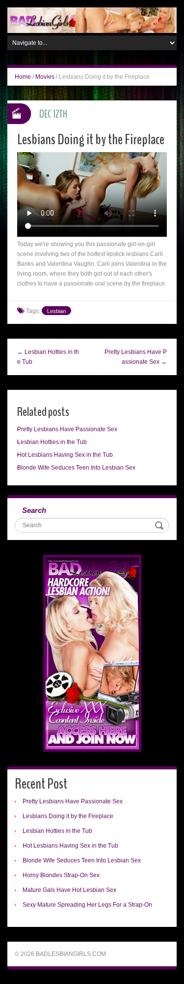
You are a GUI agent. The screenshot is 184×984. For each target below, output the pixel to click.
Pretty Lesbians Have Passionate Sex (67, 429)
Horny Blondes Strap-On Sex (61, 875)
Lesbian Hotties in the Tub (52, 442)
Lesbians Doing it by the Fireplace (68, 816)
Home (23, 76)
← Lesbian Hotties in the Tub (48, 357)
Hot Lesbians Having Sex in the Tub (65, 454)
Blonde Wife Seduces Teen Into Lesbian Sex (76, 467)
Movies (44, 76)
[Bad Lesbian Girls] (92, 19)
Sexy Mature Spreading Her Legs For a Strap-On (87, 904)
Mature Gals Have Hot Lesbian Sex (69, 890)
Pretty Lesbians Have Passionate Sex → (136, 357)
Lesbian (56, 311)
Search (34, 510)
